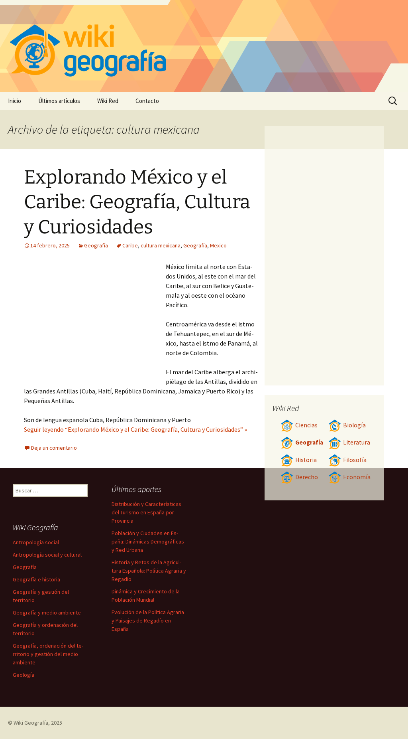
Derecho (306, 477)
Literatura (356, 442)
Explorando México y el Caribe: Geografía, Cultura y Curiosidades (137, 202)
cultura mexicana (160, 245)
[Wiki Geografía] (204, 46)
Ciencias (306, 425)
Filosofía (355, 460)
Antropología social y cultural (47, 554)
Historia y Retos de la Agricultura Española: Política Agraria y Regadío (149, 571)
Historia (306, 460)
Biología (354, 425)
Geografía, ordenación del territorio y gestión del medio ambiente (48, 654)
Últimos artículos (59, 101)
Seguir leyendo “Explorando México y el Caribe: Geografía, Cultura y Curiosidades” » (135, 429)
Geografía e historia (36, 579)
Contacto (147, 101)
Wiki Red (107, 101)
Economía (357, 477)
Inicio (14, 101)
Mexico (218, 245)
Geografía (96, 245)
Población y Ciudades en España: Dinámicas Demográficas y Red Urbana (148, 541)
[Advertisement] (95, 321)
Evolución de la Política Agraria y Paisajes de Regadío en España (148, 620)
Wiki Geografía (31, 722)
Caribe (130, 245)
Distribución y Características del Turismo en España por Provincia (146, 512)
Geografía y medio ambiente (47, 612)
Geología (23, 674)
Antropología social (36, 542)
